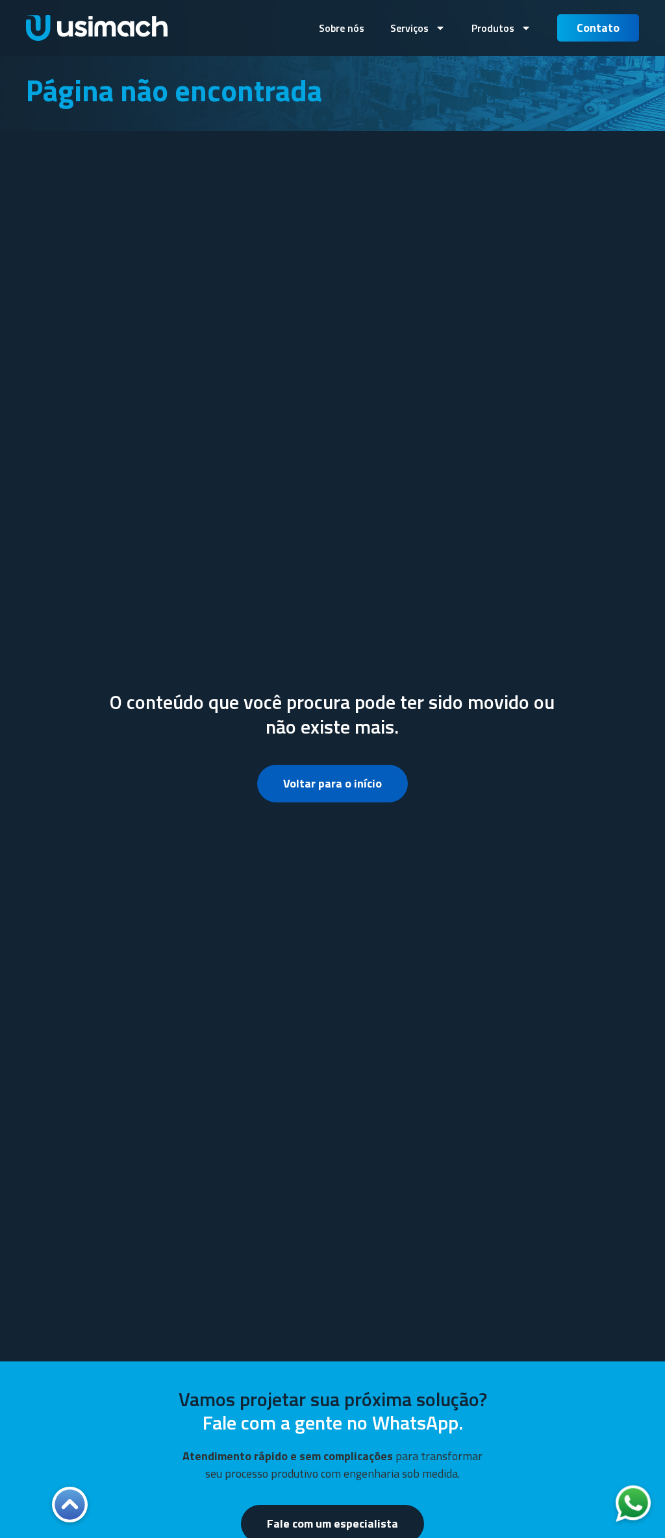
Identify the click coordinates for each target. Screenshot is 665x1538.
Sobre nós (341, 28)
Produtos (492, 28)
